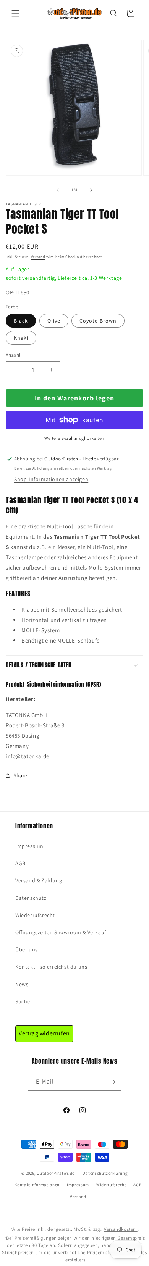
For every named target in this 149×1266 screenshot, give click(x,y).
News (21, 984)
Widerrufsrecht (111, 1184)
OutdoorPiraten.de (55, 1173)
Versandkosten (120, 1229)
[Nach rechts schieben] (91, 189)
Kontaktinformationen (37, 1184)
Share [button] (20, 775)
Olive (53, 320)
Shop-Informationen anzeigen (51, 479)
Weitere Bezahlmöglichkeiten (74, 438)
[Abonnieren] (112, 1082)
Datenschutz (31, 898)
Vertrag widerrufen (44, 1033)
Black (21, 320)
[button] (15, 13)
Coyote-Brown (98, 320)
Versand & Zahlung (38, 880)
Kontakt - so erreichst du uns (51, 966)
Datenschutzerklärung (105, 1173)
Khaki (21, 337)
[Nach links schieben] (57, 189)
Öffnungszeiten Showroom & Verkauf (60, 932)
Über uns (26, 949)
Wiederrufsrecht (35, 915)
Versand (38, 256)
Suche (22, 1001)
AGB (20, 863)
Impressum (29, 846)
